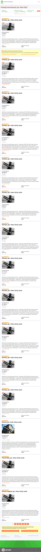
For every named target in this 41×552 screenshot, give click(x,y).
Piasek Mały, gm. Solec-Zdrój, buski (13, 458)
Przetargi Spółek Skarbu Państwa (5, 536)
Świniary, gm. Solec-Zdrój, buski (12, 20)
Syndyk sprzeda (16, 535)
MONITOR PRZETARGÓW (8, 6)
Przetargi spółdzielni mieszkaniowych (33, 535)
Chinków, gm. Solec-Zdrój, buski (12, 59)
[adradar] (2, 1)
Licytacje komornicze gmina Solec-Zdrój (20, 13)
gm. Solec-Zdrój (25, 6)
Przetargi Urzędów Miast (17, 536)
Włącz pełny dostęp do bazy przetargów (28, 54)
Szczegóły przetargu (5, 43)
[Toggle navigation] (38, 2)
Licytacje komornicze (3, 535)
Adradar (2, 6)
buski (21, 6)
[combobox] (8, 11)
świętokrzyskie (16, 6)
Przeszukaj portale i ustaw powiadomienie (9, 54)
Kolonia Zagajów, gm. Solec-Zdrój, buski (14, 491)
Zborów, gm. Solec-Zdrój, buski (12, 422)
